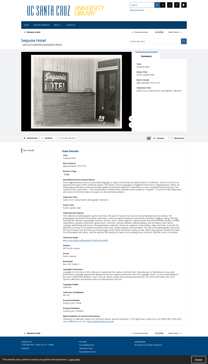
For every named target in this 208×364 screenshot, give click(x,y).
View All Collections (41, 25)
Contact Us (70, 25)
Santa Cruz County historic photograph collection (42, 45)
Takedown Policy (86, 348)
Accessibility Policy (86, 345)
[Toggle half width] (131, 125)
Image (66, 174)
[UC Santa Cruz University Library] (66, 10)
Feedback (25, 348)
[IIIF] (148, 138)
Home (26, 25)
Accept (198, 359)
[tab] (146, 55)
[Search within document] (184, 41)
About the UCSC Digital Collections (148, 345)
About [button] (56, 25)
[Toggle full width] (131, 118)
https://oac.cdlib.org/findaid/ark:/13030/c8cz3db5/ (85, 240)
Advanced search (137, 10)
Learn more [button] (74, 359)
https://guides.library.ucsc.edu (100, 321)
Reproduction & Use (87, 352)
